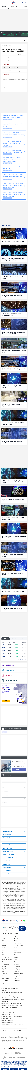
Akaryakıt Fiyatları (7, 831)
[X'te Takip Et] (11, 920)
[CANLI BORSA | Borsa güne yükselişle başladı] (14, 287)
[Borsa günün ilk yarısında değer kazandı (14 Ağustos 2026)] (14, 528)
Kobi (15, 954)
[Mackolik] (9, 1053)
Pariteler (12, 1026)
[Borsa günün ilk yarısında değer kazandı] (14, 233)
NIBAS (3, 647)
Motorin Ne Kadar (7, 838)
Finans (3, 938)
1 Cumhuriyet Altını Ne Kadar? (9, 1014)
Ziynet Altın (5, 1007)
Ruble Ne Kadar (7, 874)
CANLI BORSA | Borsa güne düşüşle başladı (13, 369)
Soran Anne (16, 964)
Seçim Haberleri (17, 943)
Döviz (25, 6)
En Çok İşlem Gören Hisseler (9, 1024)
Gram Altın (4, 1005)
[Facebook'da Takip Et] (7, 920)
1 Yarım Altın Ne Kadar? (8, 1013)
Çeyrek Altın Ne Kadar (8, 845)
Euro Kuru (4, 976)
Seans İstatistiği (21, 40)
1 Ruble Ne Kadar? (6, 1018)
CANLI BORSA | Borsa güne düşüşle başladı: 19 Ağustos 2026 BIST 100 (13, 332)
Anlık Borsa (19, 6)
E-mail (15, 950)
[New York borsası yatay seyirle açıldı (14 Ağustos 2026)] (14, 510)
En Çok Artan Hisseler (7, 1022)
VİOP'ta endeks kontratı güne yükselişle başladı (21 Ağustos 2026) (13, 259)
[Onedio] (12, 1057)
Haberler (4, 936)
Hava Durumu (5, 980)
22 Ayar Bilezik (15, 1009)
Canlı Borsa (4, 40)
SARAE (3, 656)
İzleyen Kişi (21, 732)
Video (3, 954)
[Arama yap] (20, 2)
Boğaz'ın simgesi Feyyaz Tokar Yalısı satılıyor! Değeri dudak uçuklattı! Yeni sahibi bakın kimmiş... (13, 999)
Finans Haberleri (6, 1003)
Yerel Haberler (5, 957)
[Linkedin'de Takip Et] (17, 920)
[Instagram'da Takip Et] (14, 920)
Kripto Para (4, 969)
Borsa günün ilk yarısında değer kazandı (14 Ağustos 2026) (14, 537)
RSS (17, 1033)
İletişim (5, 1030)
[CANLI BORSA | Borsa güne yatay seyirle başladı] (14, 269)
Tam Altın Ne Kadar (8, 851)
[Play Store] (4, 928)
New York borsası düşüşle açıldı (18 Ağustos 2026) (14, 351)
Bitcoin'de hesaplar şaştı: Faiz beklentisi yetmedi (13, 500)
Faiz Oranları (19, 1026)
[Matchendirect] (18, 1053)
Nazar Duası (17, 983)
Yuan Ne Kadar (6, 870)
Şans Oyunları (17, 952)
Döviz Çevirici (7, 775)
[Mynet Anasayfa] (14, 2)
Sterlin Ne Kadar (7, 867)
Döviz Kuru (5, 1026)
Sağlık (15, 936)
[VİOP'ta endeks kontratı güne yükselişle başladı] (14, 473)
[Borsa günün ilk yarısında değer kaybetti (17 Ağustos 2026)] (14, 415)
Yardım (9, 1030)
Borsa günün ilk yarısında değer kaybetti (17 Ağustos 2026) (13, 423)
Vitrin (15, 940)
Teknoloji (16, 933)
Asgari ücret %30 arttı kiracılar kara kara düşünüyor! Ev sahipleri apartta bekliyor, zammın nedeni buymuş (12, 994)
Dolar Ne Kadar (7, 861)
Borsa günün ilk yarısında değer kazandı (13, 241)
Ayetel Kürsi (17, 980)
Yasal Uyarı (12, 1033)
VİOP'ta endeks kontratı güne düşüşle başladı (12, 386)
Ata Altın (12, 1005)
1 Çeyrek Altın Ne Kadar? (8, 1011)
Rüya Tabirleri (5, 978)
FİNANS (4, 7)
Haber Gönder (23, 928)
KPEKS (3, 644)
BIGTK (3, 650)
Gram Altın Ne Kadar (8, 848)
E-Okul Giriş (17, 971)
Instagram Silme (18, 976)
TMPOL (3, 653)
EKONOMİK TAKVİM (11, 680)
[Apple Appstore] (9, 928)
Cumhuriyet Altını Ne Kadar (10, 858)
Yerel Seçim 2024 (17, 1003)
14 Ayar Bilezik (13, 1007)
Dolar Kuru (4, 973)
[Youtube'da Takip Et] (21, 920)
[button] (4, 2)
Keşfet (3, 983)
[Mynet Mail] (25, 2)
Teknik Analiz (12, 40)
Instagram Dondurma (19, 973)
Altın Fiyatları (5, 971)
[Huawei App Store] (15, 928)
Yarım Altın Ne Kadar (8, 854)
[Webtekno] (21, 1057)
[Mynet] (5, 1057)
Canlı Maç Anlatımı (18, 945)
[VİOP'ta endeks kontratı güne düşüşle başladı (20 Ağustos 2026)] (14, 306)
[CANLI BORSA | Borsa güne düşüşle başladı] (14, 361)
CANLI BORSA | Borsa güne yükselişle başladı (12, 296)
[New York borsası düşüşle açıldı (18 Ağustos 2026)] (14, 343)
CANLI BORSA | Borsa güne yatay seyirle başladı (12, 277)
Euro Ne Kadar (6, 864)
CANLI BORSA (10, 670)
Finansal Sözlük (5, 964)
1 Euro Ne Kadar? (17, 1016)
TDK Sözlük (16, 978)
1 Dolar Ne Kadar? (6, 1016)
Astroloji (16, 938)
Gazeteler (16, 947)
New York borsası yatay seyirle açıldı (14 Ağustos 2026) (13, 518)
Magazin (4, 945)
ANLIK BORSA (10, 665)
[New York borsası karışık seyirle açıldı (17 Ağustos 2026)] (14, 396)
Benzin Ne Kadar (7, 834)
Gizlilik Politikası (20, 1030)
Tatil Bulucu (17, 966)
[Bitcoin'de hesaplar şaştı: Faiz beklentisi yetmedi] (14, 491)
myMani (16, 957)
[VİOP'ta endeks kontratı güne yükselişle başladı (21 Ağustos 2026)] (14, 250)
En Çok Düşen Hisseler (7, 1020)
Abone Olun (19, 769)
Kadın (3, 943)
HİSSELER (9, 675)
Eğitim (3, 950)
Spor (3, 952)
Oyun (15, 959)
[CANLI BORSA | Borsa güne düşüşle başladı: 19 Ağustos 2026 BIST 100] (14, 324)
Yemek (3, 940)
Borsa (12, 6)
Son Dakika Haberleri (7, 933)
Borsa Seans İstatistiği (7, 959)
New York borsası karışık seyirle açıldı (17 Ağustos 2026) (13, 405)
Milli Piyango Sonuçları (19, 969)
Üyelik (14, 1030)
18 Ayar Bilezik (5, 1009)
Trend (3, 947)
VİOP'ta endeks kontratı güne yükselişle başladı (13, 481)
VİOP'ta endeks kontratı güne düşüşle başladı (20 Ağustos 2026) (12, 314)
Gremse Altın (19, 1005)
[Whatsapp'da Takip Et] (24, 920)
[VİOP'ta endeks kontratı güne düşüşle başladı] (14, 378)
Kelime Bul (16, 962)
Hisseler (4, 966)
